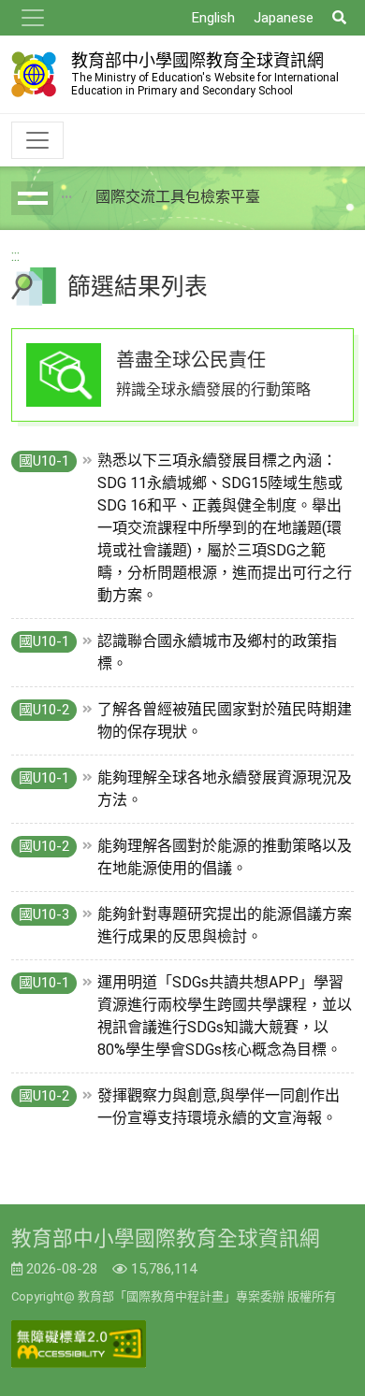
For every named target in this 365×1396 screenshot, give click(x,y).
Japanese (284, 17)
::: (15, 256)
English (213, 17)
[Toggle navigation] (32, 18)
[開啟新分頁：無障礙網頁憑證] (78, 1344)
